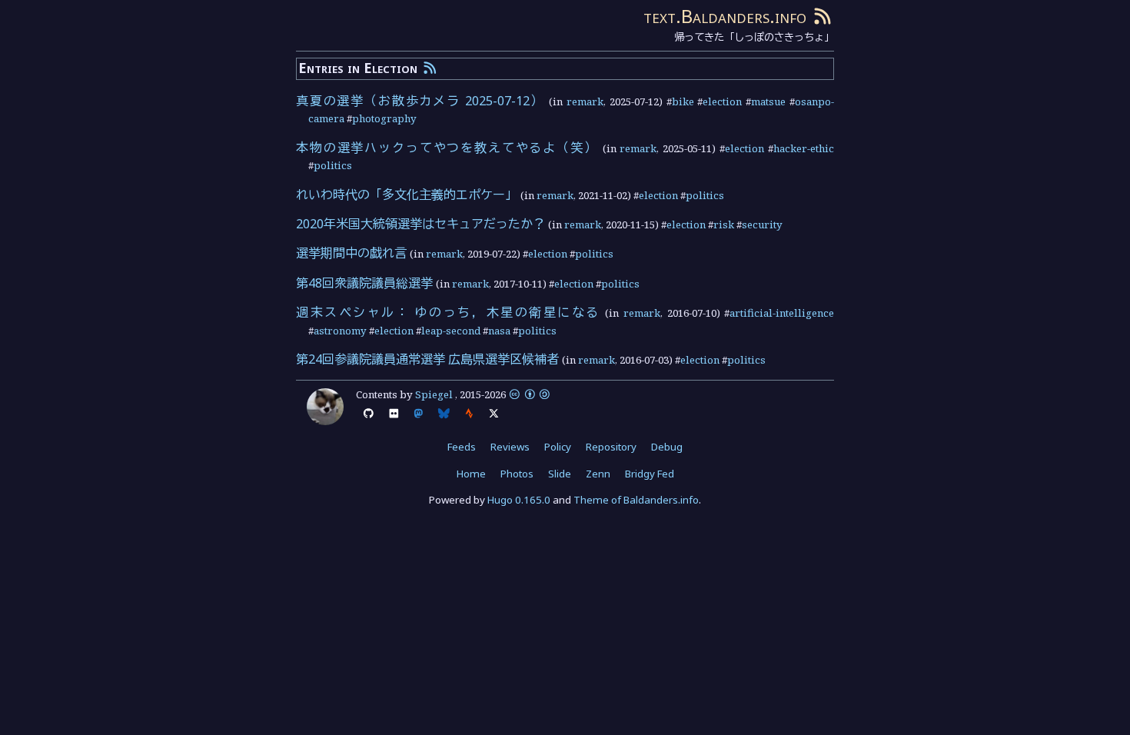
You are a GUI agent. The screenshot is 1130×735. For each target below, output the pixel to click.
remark (585, 101)
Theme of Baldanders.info (636, 500)
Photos (516, 474)
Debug (667, 447)
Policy (557, 447)
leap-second (450, 331)
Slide (559, 474)
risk (723, 224)
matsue (768, 101)
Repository (611, 447)
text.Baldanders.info (724, 15)
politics (333, 165)
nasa (499, 331)
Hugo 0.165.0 (518, 500)
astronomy (340, 331)
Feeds (461, 447)
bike (683, 101)
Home (471, 474)
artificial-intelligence (782, 313)
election (722, 101)
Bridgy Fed (649, 474)
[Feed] (822, 15)
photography (384, 118)
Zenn (598, 474)
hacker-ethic (803, 148)
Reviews (510, 447)
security (762, 224)
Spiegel (434, 394)
